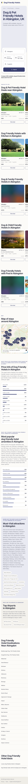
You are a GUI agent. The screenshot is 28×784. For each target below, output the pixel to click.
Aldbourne (3, 674)
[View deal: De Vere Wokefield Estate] (12, 239)
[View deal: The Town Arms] (12, 285)
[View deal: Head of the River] (12, 194)
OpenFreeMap (6, 350)
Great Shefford (4, 719)
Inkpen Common (5, 742)
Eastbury (3, 739)
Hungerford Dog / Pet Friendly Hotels (10, 655)
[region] (14, 338)
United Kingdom (10, 8)
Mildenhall (3, 658)
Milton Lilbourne (5, 704)
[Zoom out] (26, 328)
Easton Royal (4, 693)
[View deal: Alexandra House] (12, 102)
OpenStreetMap (6, 351)
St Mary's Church (5, 731)
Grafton (3, 727)
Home (4, 8)
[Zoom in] (26, 326)
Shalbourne (4, 716)
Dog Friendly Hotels (12, 3)
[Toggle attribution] (26, 350)
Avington (3, 735)
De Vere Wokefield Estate (7, 252)
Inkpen (3, 700)
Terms (7, 781)
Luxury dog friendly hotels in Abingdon (10, 764)
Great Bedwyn (4, 662)
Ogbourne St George (6, 697)
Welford (3, 685)
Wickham (3, 666)
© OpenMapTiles (12, 350)
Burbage (3, 681)
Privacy (2, 781)
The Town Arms (5, 297)
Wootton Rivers (5, 689)
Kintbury (3, 670)
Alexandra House (5, 114)
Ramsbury (3, 677)
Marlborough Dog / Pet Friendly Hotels (10, 651)
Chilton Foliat (4, 708)
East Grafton (4, 723)
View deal (12, 122)
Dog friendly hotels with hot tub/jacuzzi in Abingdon (14, 767)
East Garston (4, 712)
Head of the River (5, 206)
